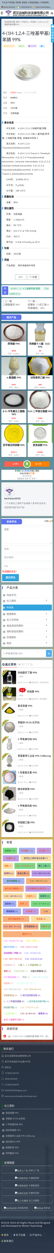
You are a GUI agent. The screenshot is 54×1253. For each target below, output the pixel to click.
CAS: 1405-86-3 (13, 896)
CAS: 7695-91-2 (38, 881)
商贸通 (47, 1208)
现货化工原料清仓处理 (36, 858)
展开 (52, 36)
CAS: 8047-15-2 (12, 926)
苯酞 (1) (26, 977)
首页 (18, 22)
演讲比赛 (23, 873)
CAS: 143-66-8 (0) (32, 953)
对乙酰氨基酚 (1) (11, 977)
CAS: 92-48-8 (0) (27, 1013)
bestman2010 (12, 498)
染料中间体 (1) (10, 947)
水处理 (44, 851)
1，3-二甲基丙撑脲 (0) (14, 1001)
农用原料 (11, 637)
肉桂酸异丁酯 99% (27, 672)
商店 (9, 643)
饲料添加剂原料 (15, 631)
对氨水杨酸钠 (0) (38, 971)
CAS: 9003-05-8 (41, 873)
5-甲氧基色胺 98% (27, 805)
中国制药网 (34, 1178)
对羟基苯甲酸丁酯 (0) (26, 983)
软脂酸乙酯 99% (26, 822)
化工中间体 (13, 619)
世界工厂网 (34, 1170)
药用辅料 (27, 851)
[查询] (49, 653)
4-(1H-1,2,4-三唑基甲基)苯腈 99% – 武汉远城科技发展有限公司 (31, 1036)
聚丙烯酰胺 (13, 881)
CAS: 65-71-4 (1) (40, 977)
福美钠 (10, 851)
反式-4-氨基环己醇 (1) (14, 1020)
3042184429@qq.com (16, 1090)
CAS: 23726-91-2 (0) (29, 1007)
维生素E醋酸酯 (13, 888)
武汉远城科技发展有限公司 (18, 1055)
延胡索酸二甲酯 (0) (12, 953)
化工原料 (11, 600)
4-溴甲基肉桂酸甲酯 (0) (38, 1001)
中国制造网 (34, 1185)
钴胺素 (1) (8, 983)
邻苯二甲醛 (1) (33, 941)
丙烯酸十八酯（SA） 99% (40, 345)
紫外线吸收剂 (16, 919)
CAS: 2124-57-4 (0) (29, 947)
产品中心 (25, 22)
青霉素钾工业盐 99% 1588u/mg (34, 755)
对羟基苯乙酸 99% (40, 377)
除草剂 (45, 896)
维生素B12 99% (13, 1141)
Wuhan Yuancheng (32, 1225)
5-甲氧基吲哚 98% (27, 739)
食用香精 (43, 699)
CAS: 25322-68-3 (25, 866)
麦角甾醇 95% (40, 445)
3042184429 (9, 7)
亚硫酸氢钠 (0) (10, 995)
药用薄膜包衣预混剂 (38, 888)
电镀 (8, 866)
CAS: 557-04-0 (41, 904)
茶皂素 (41, 919)
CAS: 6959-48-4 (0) (32, 989)
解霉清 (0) (43, 1013)
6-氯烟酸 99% (14, 377)
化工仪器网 (34, 1200)
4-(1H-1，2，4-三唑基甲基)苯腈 (25, 288)
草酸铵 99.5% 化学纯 (28, 722)
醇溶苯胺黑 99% (26, 789)
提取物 (9, 904)
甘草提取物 (31, 926)
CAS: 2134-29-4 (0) (33, 959)
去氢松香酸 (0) (21, 971)
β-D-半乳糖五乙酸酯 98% (14, 413)
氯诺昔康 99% (25, 705)
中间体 (33, 22)
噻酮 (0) (7, 971)
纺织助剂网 (23, 1208)
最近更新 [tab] (10, 664)
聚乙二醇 (44, 866)
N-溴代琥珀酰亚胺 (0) (30, 995)
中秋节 (45, 926)
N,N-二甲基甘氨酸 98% (40, 411)
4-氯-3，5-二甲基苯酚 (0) (29, 965)
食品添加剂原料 (15, 625)
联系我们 (9, 1241)
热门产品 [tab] (27, 664)
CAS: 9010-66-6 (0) (12, 989)
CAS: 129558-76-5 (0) (13, 941)
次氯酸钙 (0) (9, 965)
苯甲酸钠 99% (12, 1153)
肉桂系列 (11, 595)
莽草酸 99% (14, 343)
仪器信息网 (34, 1193)
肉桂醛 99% (33, 691)
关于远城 (20, 1234)
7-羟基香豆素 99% (27, 772)
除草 (23, 904)
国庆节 (27, 934)
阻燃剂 (9, 873)
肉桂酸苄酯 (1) (10, 1007)
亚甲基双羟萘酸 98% (14, 445)
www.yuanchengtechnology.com (21, 1096)
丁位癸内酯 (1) (10, 1013)
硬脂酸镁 (12, 911)
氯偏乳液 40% (12, 1147)
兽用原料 (11, 613)
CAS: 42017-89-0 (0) (13, 959)
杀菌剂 (11, 858)
